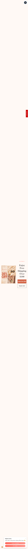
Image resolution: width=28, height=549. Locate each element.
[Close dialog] (25, 2)
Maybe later (22, 286)
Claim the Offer (22, 281)
